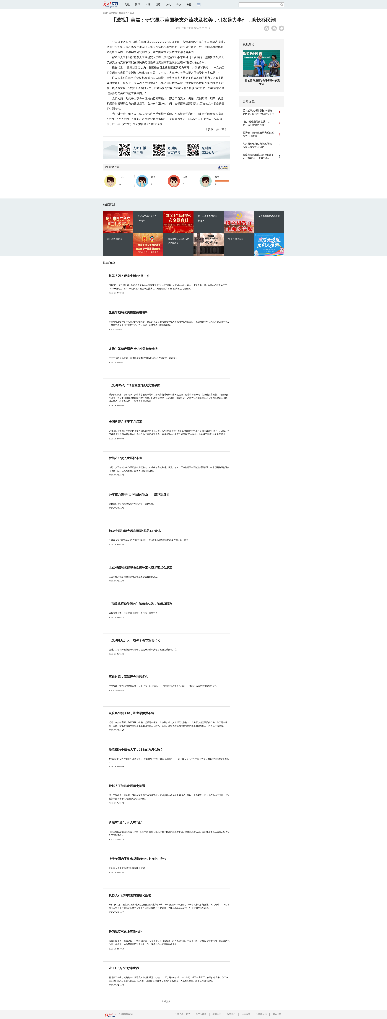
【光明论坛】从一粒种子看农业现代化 (134, 640)
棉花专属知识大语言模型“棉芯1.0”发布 (135, 531)
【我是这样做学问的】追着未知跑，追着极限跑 (140, 603)
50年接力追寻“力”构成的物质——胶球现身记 (139, 494)
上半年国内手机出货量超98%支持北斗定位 (137, 858)
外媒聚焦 (123, 13)
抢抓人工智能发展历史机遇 (127, 786)
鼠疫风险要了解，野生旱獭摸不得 (131, 713)
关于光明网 (201, 1014)
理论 (158, 4)
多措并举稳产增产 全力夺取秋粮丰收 (133, 348)
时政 (127, 4)
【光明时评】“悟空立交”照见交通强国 (134, 385)
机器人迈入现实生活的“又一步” (130, 276)
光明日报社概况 (182, 1014)
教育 (189, 4)
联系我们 (231, 1014)
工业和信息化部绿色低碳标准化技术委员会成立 (140, 567)
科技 (178, 4)
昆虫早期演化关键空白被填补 (128, 312)
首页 (105, 13)
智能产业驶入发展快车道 (125, 458)
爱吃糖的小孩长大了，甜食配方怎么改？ (136, 749)
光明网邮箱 (261, 1014)
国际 (137, 4)
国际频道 (113, 13)
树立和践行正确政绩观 (269, 216)
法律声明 (246, 1014)
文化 (168, 4)
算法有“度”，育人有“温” (125, 822)
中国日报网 (187, 28)
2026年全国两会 (114, 239)
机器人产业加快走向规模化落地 (130, 895)
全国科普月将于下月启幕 (125, 421)
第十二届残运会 (235, 239)
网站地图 (277, 1014)
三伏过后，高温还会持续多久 (128, 676)
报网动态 (217, 1014)
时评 (147, 4)
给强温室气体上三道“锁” (125, 931)
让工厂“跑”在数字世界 (124, 968)
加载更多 (166, 1001)
